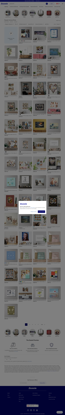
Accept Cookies (41, 211)
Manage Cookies (34, 211)
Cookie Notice (32, 207)
